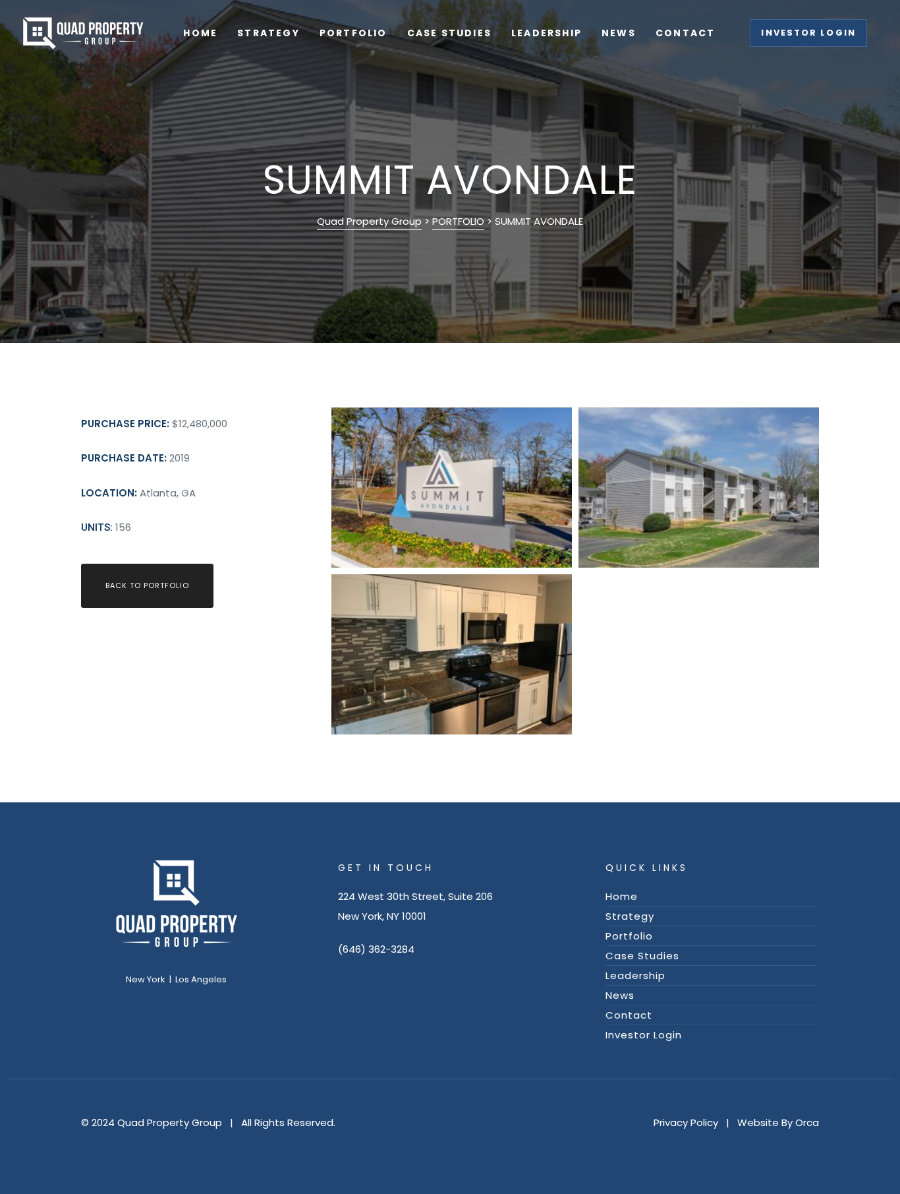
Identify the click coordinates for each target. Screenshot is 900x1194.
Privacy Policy (686, 1122)
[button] (808, 33)
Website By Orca (778, 1122)
